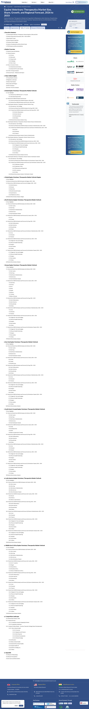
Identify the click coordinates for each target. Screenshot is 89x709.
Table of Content (25, 28)
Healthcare (44, 24)
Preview (7, 28)
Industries (24, 2)
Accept (21, 705)
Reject (16, 705)
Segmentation (15, 28)
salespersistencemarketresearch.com (45, 680)
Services (34, 2)
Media (42, 2)
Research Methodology (38, 28)
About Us (51, 2)
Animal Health (9, 6)
